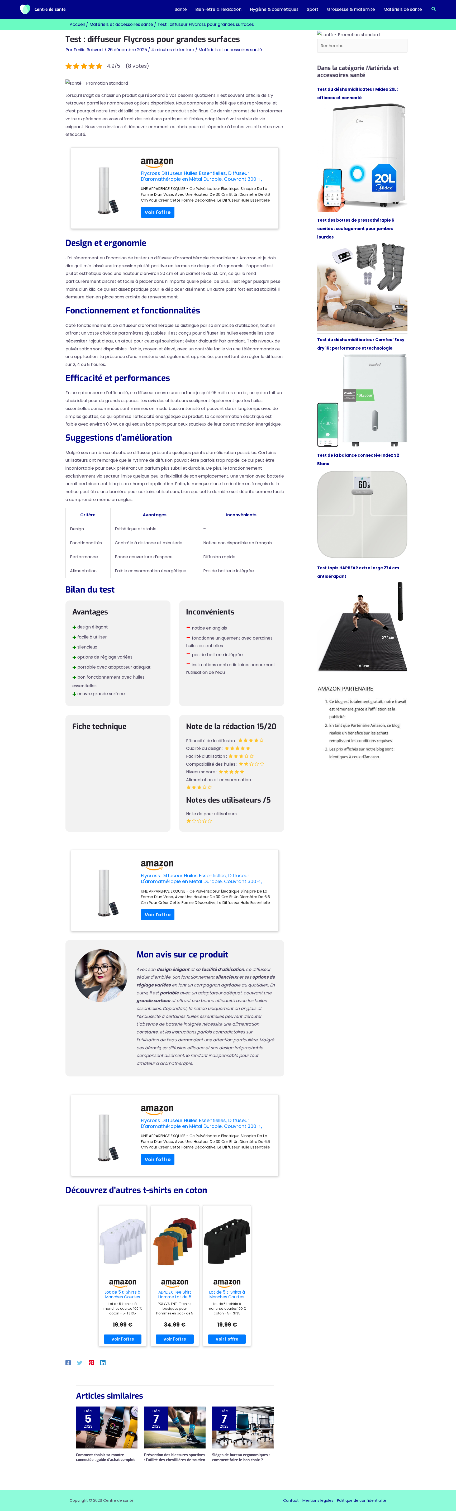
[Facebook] (68, 1362)
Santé (181, 9)
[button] (433, 9)
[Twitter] (79, 1362)
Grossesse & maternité (351, 9)
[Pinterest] (91, 1362)
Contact (291, 1500)
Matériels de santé (402, 9)
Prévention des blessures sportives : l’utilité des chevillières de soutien (174, 1457)
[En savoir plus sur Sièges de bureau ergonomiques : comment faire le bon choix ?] (243, 1427)
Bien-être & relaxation (218, 9)
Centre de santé (50, 9)
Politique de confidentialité (361, 1500)
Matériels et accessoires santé (230, 50)
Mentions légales (317, 1500)
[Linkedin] (103, 1362)
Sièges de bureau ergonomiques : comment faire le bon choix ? (241, 1457)
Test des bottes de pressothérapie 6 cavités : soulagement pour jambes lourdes (355, 228)
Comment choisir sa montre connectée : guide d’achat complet (105, 1457)
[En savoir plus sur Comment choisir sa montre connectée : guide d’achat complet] (106, 1427)
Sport (313, 9)
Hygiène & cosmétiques (274, 9)
